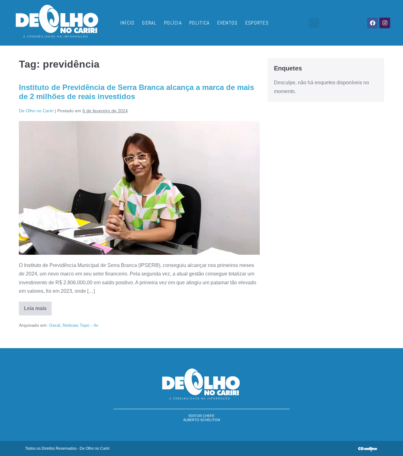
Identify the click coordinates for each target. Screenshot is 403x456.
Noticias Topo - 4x (80, 325)
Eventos (227, 22)
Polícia (173, 22)
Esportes (257, 22)
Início (127, 22)
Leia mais (38, 306)
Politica (199, 22)
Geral (149, 22)
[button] (314, 23)
